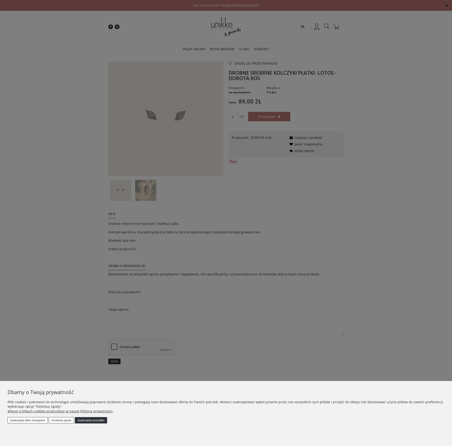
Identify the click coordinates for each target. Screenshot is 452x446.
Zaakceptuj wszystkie (91, 420)
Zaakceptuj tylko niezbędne (27, 420)
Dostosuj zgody (61, 420)
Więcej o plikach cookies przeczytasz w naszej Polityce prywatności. (60, 411)
